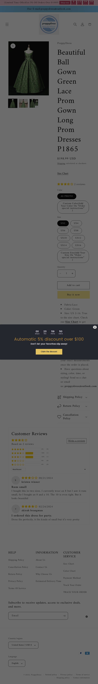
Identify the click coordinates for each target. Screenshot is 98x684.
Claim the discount (49, 351)
